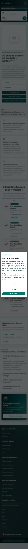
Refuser (14, 289)
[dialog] (14, 274)
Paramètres (14, 285)
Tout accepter (13, 293)
